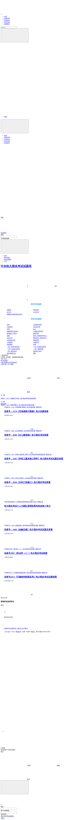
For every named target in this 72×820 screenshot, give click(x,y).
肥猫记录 (18, 631)
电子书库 (7, 22)
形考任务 (7, 18)
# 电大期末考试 (12, 362)
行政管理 (36, 310)
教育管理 (36, 333)
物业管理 (36, 340)
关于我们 (25, 628)
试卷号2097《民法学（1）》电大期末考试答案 (25, 553)
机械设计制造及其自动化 (14, 314)
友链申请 (7, 628)
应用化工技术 (37, 351)
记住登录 (5, 816)
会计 (34, 329)
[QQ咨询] (14, 746)
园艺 (34, 353)
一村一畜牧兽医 (38, 349)
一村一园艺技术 (12, 351)
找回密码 (11, 816)
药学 (34, 344)
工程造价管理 (37, 324)
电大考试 (7, 257)
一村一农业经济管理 (39, 347)
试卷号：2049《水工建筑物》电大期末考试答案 (26, 435)
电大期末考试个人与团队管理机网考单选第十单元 (27, 506)
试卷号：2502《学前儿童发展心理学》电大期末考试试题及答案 (33, 458)
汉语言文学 (36, 327)
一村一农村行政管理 (13, 347)
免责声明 (13, 628)
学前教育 (9, 344)
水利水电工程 (11, 340)
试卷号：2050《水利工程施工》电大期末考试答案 (27, 482)
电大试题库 (7, 259)
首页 (5, 16)
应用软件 (7, 24)
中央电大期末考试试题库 (16, 266)
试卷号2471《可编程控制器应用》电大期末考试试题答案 (30, 577)
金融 (8, 335)
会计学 (9, 312)
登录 (5, 116)
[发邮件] (28, 729)
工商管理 (9, 327)
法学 (8, 324)
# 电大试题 (4, 362)
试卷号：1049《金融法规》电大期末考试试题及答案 (28, 529)
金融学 (9, 310)
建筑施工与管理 (12, 333)
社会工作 (9, 338)
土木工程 (36, 312)
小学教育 (9, 342)
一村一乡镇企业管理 (13, 349)
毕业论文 (7, 20)
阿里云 (33, 631)
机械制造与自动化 (12, 331)
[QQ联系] (28, 681)
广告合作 (19, 628)
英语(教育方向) (11, 353)
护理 (8, 329)
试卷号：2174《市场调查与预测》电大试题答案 (26, 411)
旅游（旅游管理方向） (40, 335)
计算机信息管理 (38, 331)
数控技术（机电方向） (40, 338)
